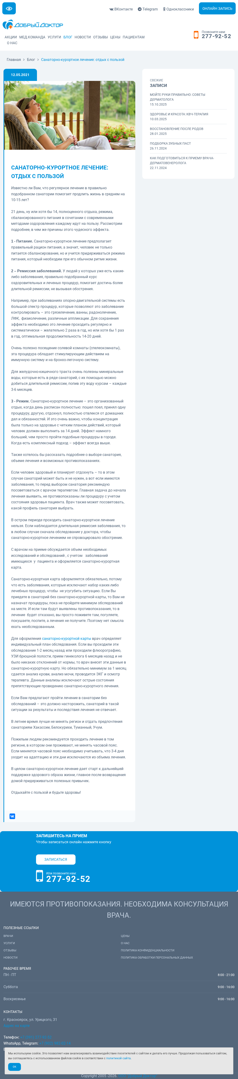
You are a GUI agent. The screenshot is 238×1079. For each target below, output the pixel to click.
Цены (115, 37)
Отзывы (100, 37)
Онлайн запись (217, 9)
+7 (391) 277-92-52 (36, 1037)
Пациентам (134, 37)
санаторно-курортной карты (66, 638)
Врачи (8, 936)
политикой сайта (118, 1058)
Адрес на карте (16, 1025)
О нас (12, 43)
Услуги (54, 37)
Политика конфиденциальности (147, 950)
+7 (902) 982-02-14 (54, 1043)
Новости (83, 37)
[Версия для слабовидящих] (9, 8)
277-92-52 (216, 36)
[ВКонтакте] (11, 816)
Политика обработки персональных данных (157, 957)
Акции (11, 37)
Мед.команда (32, 37)
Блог (67, 37)
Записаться (55, 859)
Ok (14, 1066)
